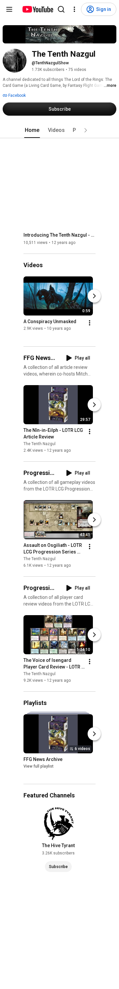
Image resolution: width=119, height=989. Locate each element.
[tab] (32, 130)
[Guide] (9, 9)
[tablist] (59, 130)
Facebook (16, 95)
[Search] (61, 9)
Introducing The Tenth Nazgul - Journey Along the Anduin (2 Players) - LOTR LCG (59, 235)
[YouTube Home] (37, 9)
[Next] (94, 296)
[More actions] (89, 323)
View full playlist (38, 766)
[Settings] (74, 9)
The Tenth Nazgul (39, 443)
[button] (86, 130)
